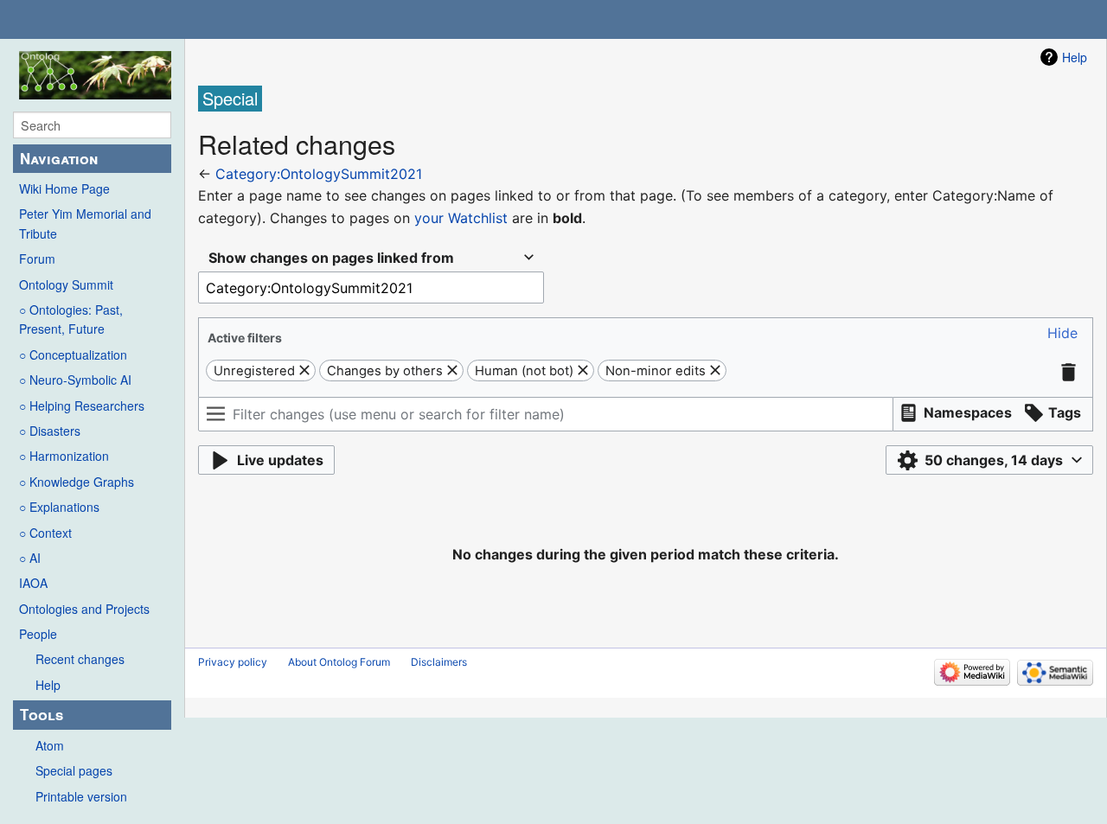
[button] (1062, 333)
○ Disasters (49, 430)
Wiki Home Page (64, 188)
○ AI (30, 557)
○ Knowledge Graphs (76, 481)
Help (48, 684)
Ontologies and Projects (84, 608)
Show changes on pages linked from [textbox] (331, 257)
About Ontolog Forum (339, 661)
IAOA (33, 582)
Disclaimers (439, 661)
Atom (49, 745)
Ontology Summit (66, 284)
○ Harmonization (64, 455)
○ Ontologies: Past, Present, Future (71, 319)
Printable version (81, 796)
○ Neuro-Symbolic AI (75, 379)
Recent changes (80, 659)
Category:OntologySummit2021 (318, 173)
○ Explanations (59, 506)
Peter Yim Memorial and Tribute (85, 223)
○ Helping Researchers (81, 405)
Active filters (245, 337)
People (38, 633)
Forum (37, 258)
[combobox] (371, 258)
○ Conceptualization (73, 354)
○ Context (45, 532)
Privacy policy (232, 661)
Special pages (73, 770)
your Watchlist (461, 218)
